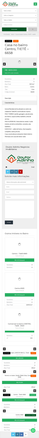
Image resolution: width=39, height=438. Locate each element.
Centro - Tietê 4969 (19, 253)
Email (32, 167)
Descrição (8, 98)
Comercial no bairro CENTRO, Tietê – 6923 (19, 325)
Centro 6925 (19, 288)
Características (9, 102)
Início (12, 34)
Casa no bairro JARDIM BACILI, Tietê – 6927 (19, 353)
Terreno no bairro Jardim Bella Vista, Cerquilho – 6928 (19, 376)
